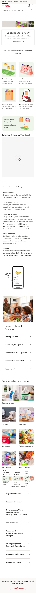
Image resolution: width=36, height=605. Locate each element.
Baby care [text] (22, 424)
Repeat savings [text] (7, 79)
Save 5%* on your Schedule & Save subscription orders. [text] (8, 82)
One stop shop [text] (7, 104)
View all (27, 135)
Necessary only (17, 603)
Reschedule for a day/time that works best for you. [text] (25, 82)
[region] (18, 598)
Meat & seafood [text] (24, 467)
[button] (29, 5)
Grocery (4, 1)
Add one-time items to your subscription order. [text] (9, 107)
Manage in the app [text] (26, 104)
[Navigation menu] (3, 6)
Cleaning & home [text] (8, 403)
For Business (23, 1)
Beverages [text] (6, 446)
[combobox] (18, 10)
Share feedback (18, 590)
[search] (32, 10)
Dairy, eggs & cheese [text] (7, 467)
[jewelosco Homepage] (7, 5)
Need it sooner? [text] (24, 79)
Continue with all (28, 603)
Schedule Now (17, 42)
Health (10, 1)
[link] (18, 25)
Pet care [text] (5, 424)
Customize (26, 599)
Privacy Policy (9, 600)
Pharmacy (16, 1)
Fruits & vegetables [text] (26, 446)
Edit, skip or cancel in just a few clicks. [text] (25, 107)
